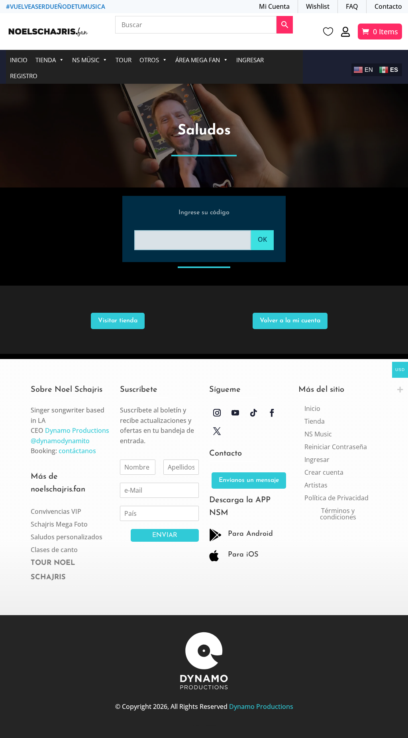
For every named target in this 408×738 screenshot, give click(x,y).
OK (262, 239)
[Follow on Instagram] (216, 412)
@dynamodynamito (60, 440)
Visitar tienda (117, 321)
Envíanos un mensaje (249, 480)
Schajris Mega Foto (59, 524)
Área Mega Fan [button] (197, 60)
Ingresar (250, 60)
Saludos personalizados (66, 537)
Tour (123, 60)
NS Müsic (85, 60)
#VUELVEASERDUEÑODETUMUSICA (55, 6)
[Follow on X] (216, 431)
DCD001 (196, 725)
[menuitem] (312, 408)
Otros (149, 60)
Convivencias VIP (56, 511)
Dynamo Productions (77, 430)
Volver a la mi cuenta (290, 321)
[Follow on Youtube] (235, 412)
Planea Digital (211, 725)
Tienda (45, 60)
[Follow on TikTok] (253, 412)
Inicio (18, 60)
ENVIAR (164, 535)
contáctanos (77, 450)
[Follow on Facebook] (271, 412)
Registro (23, 76)
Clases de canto (54, 549)
